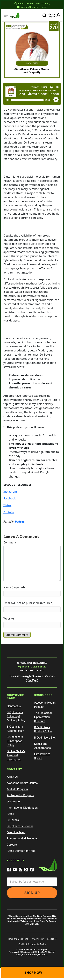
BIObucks (13, 820)
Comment (9, 542)
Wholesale (13, 801)
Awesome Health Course (22, 783)
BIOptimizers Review (20, 826)
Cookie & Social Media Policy (32, 944)
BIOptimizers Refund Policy (15, 728)
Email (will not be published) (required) (28, 603)
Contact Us (14, 706)
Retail (10, 813)
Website (8, 618)
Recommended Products (22, 838)
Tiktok (7, 505)
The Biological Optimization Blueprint (43, 717)
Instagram (10, 491)
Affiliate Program (17, 789)
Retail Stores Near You (21, 850)
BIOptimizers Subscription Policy (15, 741)
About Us (12, 776)
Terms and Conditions (18, 939)
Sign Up (32, 893)
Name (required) (14, 587)
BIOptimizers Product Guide (43, 729)
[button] (6, 15)
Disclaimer (51, 939)
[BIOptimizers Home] (14, 15)
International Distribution (22, 807)
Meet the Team (16, 832)
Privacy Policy (37, 939)
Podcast (20, 521)
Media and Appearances (42, 746)
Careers (12, 844)
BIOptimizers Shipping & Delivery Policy (16, 716)
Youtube (8, 512)
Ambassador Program (20, 795)
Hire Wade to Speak (42, 756)
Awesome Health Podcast (44, 704)
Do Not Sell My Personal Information (16, 755)
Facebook (9, 498)
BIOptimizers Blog (45, 737)
